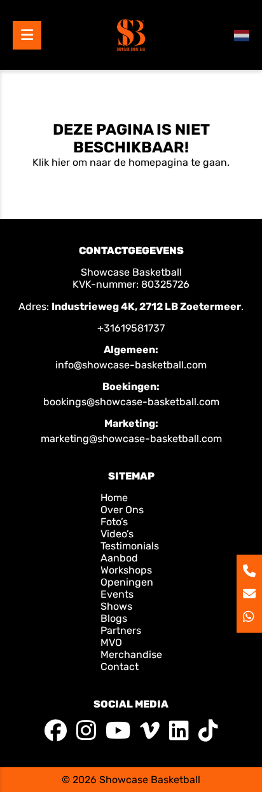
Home (115, 498)
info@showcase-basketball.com (131, 365)
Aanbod (119, 558)
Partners (120, 630)
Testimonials (129, 546)
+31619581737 (131, 328)
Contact (119, 667)
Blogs (113, 618)
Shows (116, 606)
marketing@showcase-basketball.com (131, 439)
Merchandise (131, 654)
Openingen (126, 582)
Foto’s (114, 522)
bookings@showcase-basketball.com (131, 402)
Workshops (126, 570)
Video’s (117, 534)
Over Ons (122, 510)
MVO (111, 642)
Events (117, 594)
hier (61, 162)
